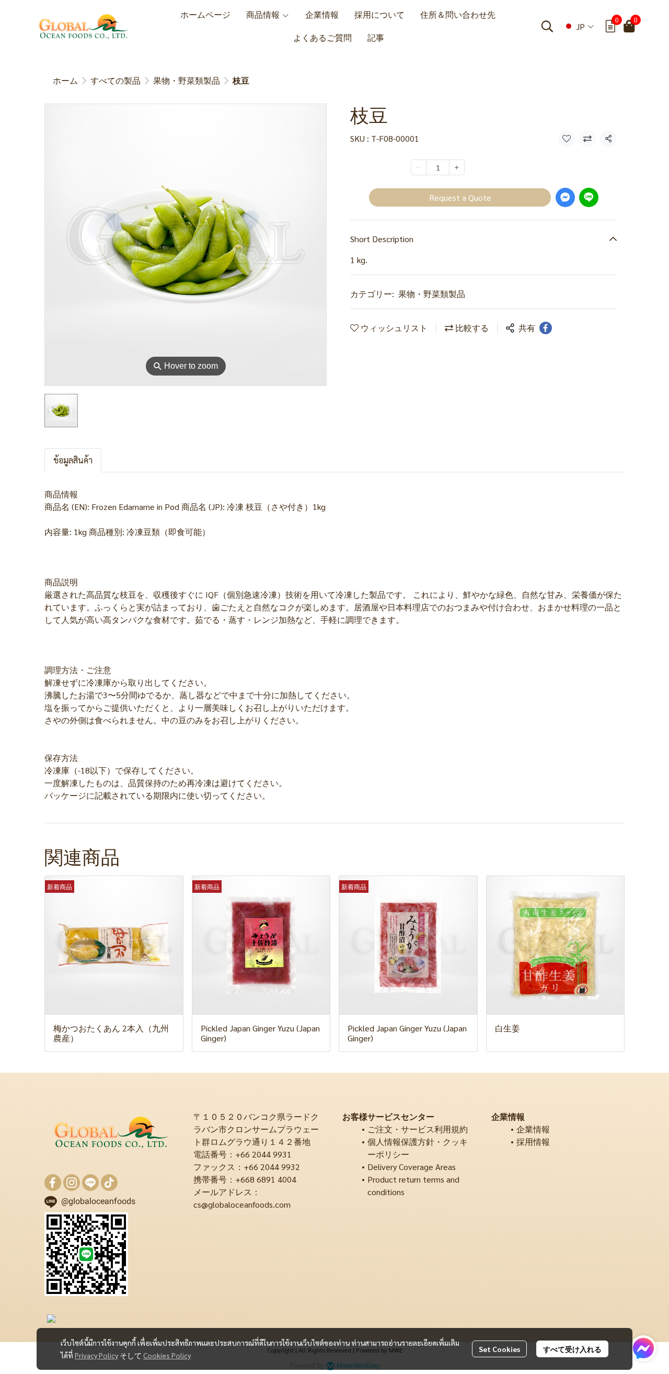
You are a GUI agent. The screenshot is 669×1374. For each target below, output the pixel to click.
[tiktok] (109, 1182)
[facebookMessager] (643, 1348)
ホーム (65, 80)
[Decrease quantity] (418, 167)
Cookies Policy (167, 1355)
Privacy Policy (96, 1355)
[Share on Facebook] (545, 328)
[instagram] (71, 1182)
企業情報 (533, 1128)
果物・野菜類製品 (186, 80)
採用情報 (533, 1141)
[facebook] (52, 1182)
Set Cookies (499, 1349)
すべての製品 (115, 80)
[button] (547, 26)
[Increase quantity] (456, 167)
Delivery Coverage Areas (411, 1166)
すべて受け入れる (572, 1349)
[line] (90, 1182)
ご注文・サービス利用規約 (417, 1128)
